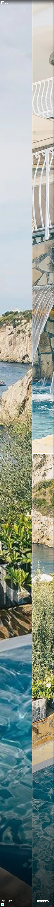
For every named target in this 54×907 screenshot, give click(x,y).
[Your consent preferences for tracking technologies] (2, 904)
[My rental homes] (10, 3)
